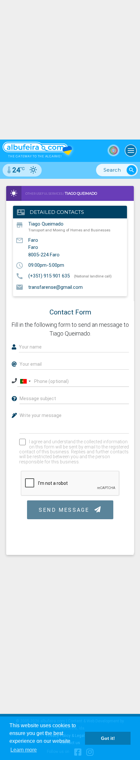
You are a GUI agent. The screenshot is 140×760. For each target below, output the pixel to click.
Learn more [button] (23, 750)
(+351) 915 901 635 (49, 276)
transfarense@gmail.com (55, 287)
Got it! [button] (108, 738)
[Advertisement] (70, 70)
